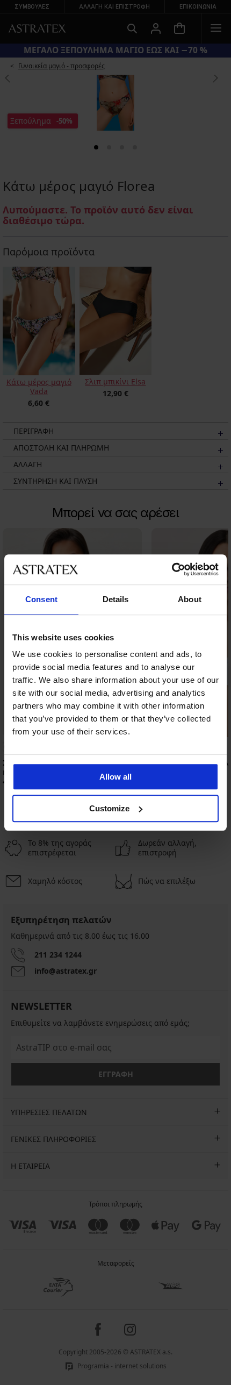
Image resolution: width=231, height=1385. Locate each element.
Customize (109, 808)
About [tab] (189, 599)
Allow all (115, 776)
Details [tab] (116, 599)
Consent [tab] (41, 599)
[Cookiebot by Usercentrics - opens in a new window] (172, 569)
